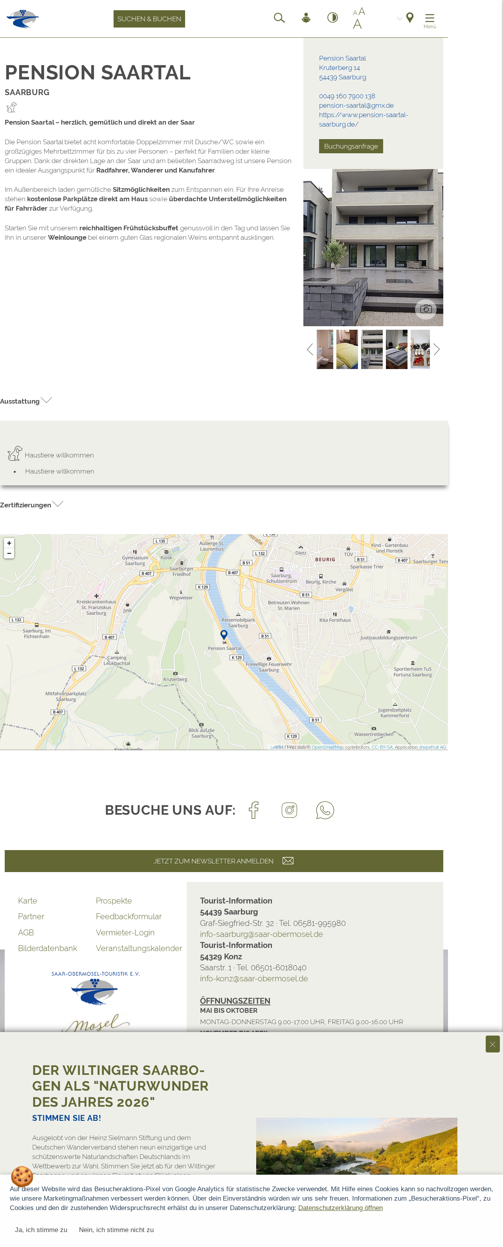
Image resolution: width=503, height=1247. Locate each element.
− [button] (9, 553)
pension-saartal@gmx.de (356, 105)
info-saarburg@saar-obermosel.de (261, 934)
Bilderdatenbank (47, 948)
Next (436, 349)
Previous (310, 349)
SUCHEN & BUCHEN (149, 19)
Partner (31, 916)
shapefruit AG (432, 747)
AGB (26, 932)
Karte (27, 900)
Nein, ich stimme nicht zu (116, 1230)
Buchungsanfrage (351, 146)
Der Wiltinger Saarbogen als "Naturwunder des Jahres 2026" (120, 1086)
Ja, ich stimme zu (41, 1230)
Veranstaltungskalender (135, 948)
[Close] (493, 1043)
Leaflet (277, 747)
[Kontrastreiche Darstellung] (332, 19)
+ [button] (9, 543)
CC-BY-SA (382, 747)
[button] (26, 401)
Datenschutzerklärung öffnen (340, 1208)
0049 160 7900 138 (347, 96)
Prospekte (114, 900)
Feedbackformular (129, 916)
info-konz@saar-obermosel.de (254, 978)
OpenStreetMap (328, 747)
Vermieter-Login (125, 932)
